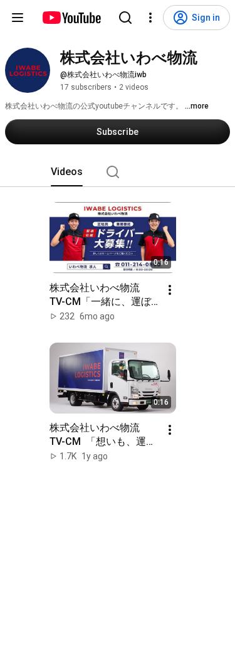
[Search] (125, 17)
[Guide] (17, 17)
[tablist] (118, 172)
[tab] (67, 172)
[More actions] (169, 289)
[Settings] (150, 17)
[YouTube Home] (71, 17)
